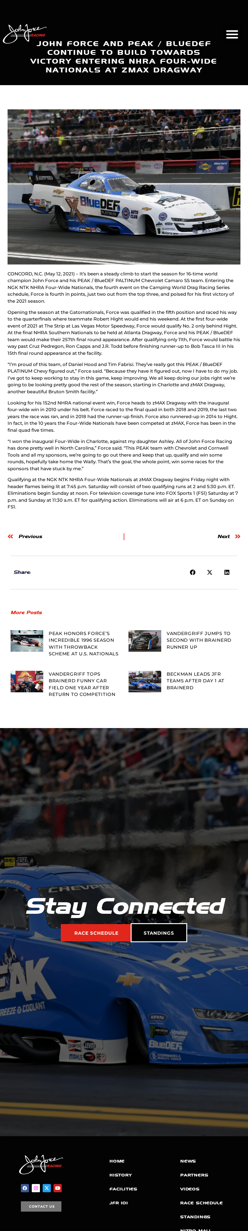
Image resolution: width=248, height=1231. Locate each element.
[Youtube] (58, 1188)
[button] (232, 34)
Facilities (123, 1189)
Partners (194, 1175)
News (188, 1161)
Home (117, 1161)
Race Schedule (201, 1203)
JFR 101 (118, 1203)
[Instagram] (36, 1188)
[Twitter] (47, 1188)
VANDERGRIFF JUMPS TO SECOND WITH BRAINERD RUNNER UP (199, 640)
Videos (190, 1189)
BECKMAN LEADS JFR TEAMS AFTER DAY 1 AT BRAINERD (195, 680)
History (120, 1175)
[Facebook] (25, 1188)
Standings (195, 1217)
